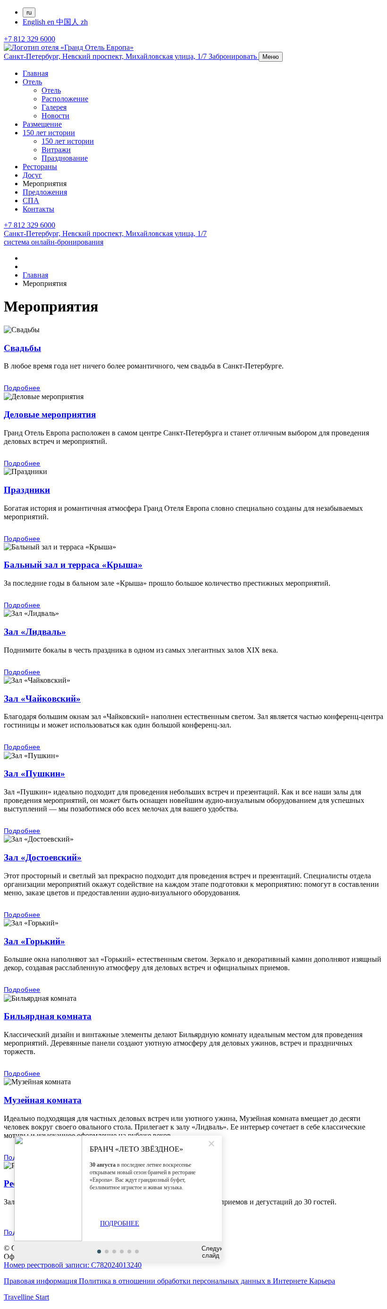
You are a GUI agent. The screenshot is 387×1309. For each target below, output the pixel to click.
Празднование (65, 158)
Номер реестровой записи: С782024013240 (73, 1265)
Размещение (42, 124)
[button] (99, 1251)
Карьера (322, 1281)
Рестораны (40, 167)
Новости (55, 116)
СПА (31, 200)
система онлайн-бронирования (53, 242)
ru (29, 12)
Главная (35, 73)
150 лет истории (49, 133)
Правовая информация (41, 1281)
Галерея (54, 107)
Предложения (45, 192)
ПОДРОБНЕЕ (119, 1223)
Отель (32, 82)
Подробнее (22, 388)
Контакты (38, 209)
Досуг (32, 175)
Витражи (56, 150)
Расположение (65, 99)
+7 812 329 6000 (29, 39)
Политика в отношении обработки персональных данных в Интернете (194, 1281)
